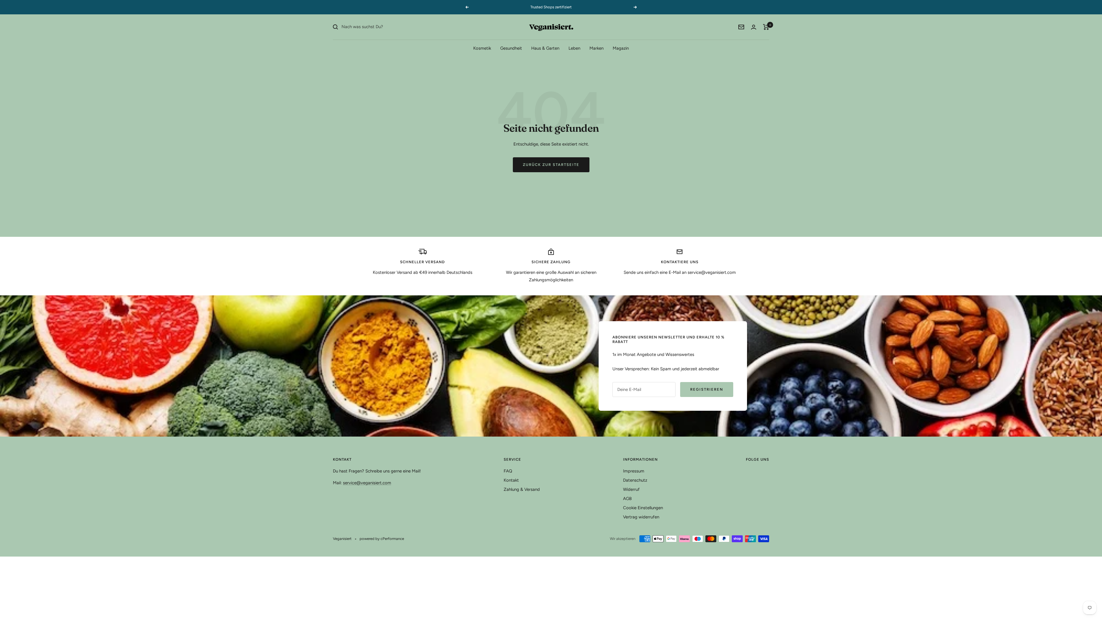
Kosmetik (482, 48)
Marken (596, 48)
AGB (627, 498)
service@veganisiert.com (367, 482)
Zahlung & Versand (522, 489)
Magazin (621, 48)
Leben (574, 48)
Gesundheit (511, 48)
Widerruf (631, 489)
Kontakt (511, 480)
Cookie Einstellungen (643, 507)
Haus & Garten (545, 48)
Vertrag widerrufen (641, 517)
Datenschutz (635, 480)
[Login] (753, 27)
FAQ (508, 471)
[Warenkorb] (766, 27)
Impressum (633, 471)
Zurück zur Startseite (551, 164)
